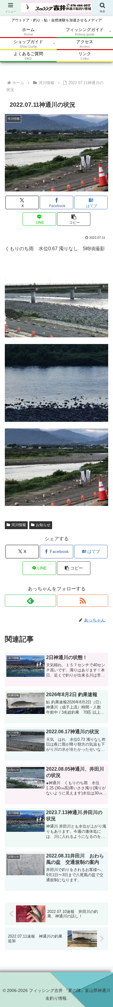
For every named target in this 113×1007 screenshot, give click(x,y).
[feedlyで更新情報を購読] (30, 601)
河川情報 (18, 525)
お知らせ (43, 525)
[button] (73, 219)
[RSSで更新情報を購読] (82, 601)
